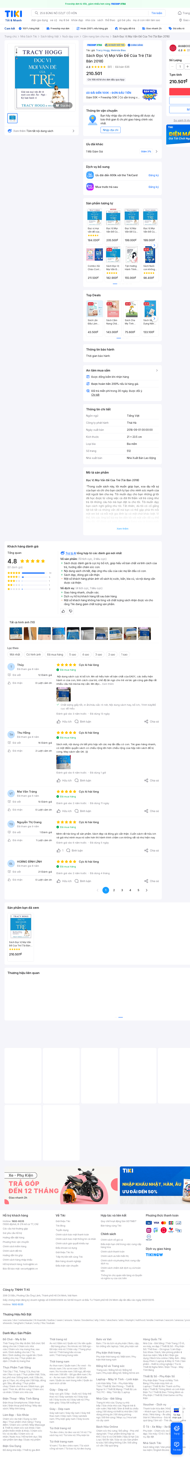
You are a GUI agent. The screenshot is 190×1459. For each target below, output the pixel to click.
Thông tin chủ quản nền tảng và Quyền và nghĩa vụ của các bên (121, 1277)
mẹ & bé (64, 20)
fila (43, 1323)
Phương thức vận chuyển (16, 1242)
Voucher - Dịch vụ (154, 1404)
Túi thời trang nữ (60, 1428)
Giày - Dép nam (60, 1408)
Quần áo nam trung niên (69, 1380)
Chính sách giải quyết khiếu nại (72, 1243)
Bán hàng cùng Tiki (111, 1225)
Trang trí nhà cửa (105, 1402)
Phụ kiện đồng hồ (112, 1373)
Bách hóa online (159, 1358)
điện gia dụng (39, 20)
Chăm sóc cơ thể (19, 1424)
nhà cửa (90, 20)
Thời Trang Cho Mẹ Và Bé (16, 1343)
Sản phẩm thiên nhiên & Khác (21, 1429)
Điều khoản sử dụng (66, 1247)
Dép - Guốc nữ (73, 1393)
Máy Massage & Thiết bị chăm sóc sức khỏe (24, 1426)
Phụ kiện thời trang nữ (107, 1356)
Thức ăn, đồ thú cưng (20, 1389)
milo (102, 1320)
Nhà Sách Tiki (152, 1443)
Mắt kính (125, 1356)
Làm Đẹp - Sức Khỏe (16, 1414)
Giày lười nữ (77, 1399)
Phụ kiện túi (83, 1435)
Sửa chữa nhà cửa (111, 1405)
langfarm (19, 1323)
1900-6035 (18, 1221)
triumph (130, 1320)
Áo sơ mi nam (70, 1368)
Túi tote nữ (69, 1435)
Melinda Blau (118, 50)
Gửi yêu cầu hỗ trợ (12, 1233)
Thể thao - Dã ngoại (158, 1349)
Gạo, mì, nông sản (20, 1380)
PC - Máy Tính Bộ (111, 1392)
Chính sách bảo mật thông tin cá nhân (76, 1239)
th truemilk (40, 1320)
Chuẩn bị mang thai (19, 1361)
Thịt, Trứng (19, 1371)
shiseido (7, 1323)
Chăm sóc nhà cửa (23, 1392)
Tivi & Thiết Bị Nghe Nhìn (162, 1365)
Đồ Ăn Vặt (108, 1439)
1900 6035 (17, 1304)
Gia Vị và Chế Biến (112, 1436)
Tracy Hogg (103, 50)
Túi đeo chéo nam (68, 1445)
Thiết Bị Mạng (114, 1389)
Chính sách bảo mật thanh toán (72, 1234)
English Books (161, 1450)
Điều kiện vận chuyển (67, 1265)
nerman (159, 1320)
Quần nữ (72, 1343)
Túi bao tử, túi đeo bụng (78, 1448)
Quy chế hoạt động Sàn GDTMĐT (119, 1221)
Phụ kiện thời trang (108, 1352)
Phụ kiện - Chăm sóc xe (156, 1430)
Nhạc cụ (121, 1417)
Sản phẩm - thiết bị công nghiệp (164, 1362)
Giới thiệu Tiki (63, 1221)
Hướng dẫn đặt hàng (13, 1237)
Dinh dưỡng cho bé (19, 1352)
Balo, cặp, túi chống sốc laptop (117, 1345)
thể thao (110, 20)
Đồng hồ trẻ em (131, 1373)
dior (15, 1320)
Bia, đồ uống (14, 1383)
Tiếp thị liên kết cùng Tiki (69, 1256)
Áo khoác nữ (74, 1346)
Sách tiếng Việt (151, 1447)
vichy (37, 1323)
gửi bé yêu (124, 20)
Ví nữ (83, 1432)
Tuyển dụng (62, 1230)
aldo (121, 1320)
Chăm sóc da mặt (12, 1418)
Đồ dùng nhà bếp (12, 1450)
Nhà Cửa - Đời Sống (109, 1398)
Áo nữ (53, 1343)
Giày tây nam (73, 1413)
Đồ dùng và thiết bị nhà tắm (118, 1411)
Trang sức (101, 1370)
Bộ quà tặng (111, 1445)
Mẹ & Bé (163, 1355)
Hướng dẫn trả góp (13, 1255)
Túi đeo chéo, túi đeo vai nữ (64, 1432)
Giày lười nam (57, 1413)
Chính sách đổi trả (12, 1250)
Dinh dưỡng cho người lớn (22, 1355)
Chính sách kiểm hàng (14, 1246)
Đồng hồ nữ (115, 1370)
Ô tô (161, 1433)
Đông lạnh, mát (25, 1377)
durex (77, 1320)
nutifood (140, 1320)
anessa (179, 1320)
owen (60, 1320)
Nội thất (112, 1408)
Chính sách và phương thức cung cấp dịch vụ (120, 1262)
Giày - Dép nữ (59, 1389)
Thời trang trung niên (67, 1355)
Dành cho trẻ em (18, 1386)
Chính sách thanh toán (113, 1251)
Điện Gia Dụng (12, 1446)
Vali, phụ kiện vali (129, 1346)
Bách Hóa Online (107, 1426)
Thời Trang (172, 1343)
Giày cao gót (56, 1393)
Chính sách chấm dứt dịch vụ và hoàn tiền (121, 1269)
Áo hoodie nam (64, 1371)
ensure (68, 1320)
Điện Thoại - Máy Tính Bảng (21, 1398)
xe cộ (53, 20)
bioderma (87, 1320)
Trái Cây (7, 1371)
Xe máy (153, 1433)
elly (97, 1320)
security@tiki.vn (29, 1268)
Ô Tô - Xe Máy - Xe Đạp (158, 1426)
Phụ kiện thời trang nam (116, 1358)
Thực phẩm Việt (30, 1374)
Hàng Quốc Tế (152, 1339)
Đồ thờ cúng (108, 1417)
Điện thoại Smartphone (15, 1402)
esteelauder (26, 1320)
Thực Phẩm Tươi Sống (17, 1367)
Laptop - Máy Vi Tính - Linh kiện (117, 1379)
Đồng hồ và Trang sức (110, 1365)
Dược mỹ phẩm (32, 1439)
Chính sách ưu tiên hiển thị (115, 1256)
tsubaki (51, 1323)
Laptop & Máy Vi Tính (168, 1361)
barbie (51, 1320)
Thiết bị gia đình (31, 1450)
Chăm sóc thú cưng (106, 1430)
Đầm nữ (62, 1343)
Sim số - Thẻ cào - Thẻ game (170, 1420)
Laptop (126, 1392)
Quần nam (70, 1365)
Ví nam (53, 1445)
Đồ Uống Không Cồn (115, 1442)
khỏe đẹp (77, 20)
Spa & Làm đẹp (166, 1411)
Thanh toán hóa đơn (153, 1408)
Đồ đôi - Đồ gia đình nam (73, 1374)
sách (100, 20)
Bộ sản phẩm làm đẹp (22, 1438)
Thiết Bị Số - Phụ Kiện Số (159, 1376)
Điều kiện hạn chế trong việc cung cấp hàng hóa (121, 1246)
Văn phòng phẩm (170, 1447)
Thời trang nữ (58, 1339)
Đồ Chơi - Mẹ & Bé (14, 1339)
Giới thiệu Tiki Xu (64, 1252)
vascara (7, 1320)
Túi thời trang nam (61, 1441)
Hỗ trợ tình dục (29, 1436)
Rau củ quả (14, 1374)
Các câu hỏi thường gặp (15, 1228)
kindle (150, 1320)
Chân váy (72, 1349)
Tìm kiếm (156, 13)
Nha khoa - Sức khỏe (163, 1417)
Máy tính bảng (17, 1408)
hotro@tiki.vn (30, 1264)
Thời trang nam (59, 1361)
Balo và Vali (104, 1339)
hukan (29, 1323)
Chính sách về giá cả (112, 1239)
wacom (169, 1320)
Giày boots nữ (61, 1399)
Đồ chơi (36, 1343)
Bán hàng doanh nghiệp (68, 1261)
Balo (98, 1343)
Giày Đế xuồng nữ (70, 1402)
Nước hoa (15, 1436)
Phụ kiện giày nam (66, 1418)
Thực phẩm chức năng (21, 1421)
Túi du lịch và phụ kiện (115, 1343)
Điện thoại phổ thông (20, 1405)
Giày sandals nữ (67, 1396)
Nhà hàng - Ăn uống (160, 1414)
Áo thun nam (56, 1365)
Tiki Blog (60, 1225)
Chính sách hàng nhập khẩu (17, 1259)
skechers (112, 1320)
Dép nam (66, 1416)
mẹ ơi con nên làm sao (146, 20)
